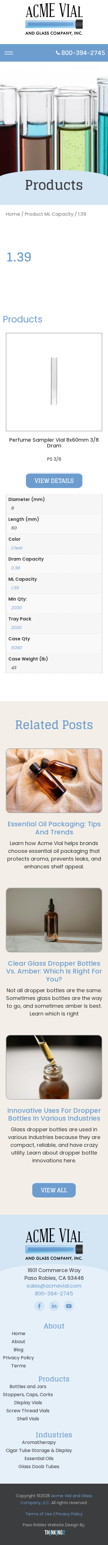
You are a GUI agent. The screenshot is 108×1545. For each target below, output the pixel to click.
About (18, 1341)
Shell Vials (28, 1418)
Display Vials (28, 1402)
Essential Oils (39, 1458)
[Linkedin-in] (54, 1306)
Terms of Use (38, 1514)
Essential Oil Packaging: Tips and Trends (54, 828)
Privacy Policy (18, 1357)
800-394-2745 (54, 1293)
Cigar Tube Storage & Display (39, 1450)
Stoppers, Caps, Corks (28, 1394)
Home (13, 214)
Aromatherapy (39, 1442)
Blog (18, 1349)
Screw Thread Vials (28, 1410)
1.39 (15, 588)
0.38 (15, 568)
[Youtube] (69, 1306)
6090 (16, 648)
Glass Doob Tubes (38, 1466)
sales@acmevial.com (54, 1285)
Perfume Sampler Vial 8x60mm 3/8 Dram (54, 442)
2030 (16, 608)
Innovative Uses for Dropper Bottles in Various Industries (54, 1114)
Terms (18, 1365)
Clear (17, 548)
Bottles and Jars (28, 1386)
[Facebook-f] (39, 1306)
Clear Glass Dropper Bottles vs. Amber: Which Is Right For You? (54, 971)
